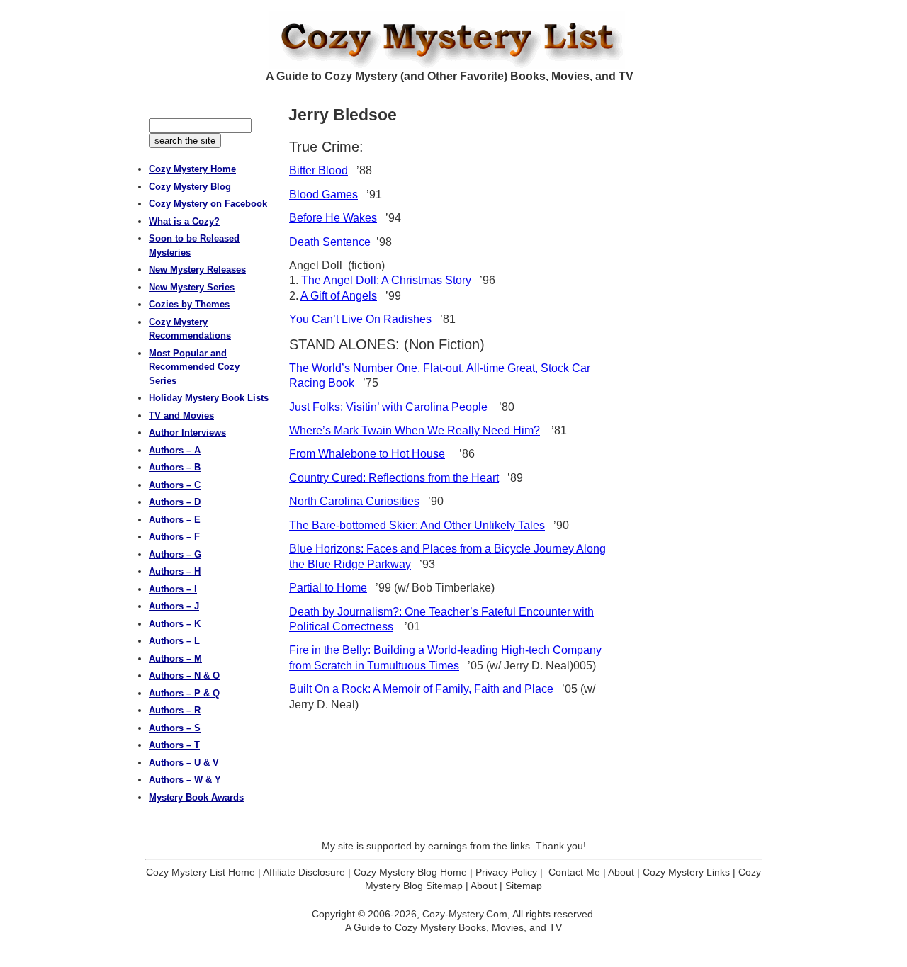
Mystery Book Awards (196, 797)
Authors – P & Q (184, 693)
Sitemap (523, 885)
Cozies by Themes (189, 304)
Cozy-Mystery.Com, (466, 914)
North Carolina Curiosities (354, 501)
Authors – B (175, 467)
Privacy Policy (506, 872)
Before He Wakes (333, 218)
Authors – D (175, 502)
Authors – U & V (184, 762)
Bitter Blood (318, 170)
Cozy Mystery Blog (190, 186)
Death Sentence (330, 242)
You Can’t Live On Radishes (360, 319)
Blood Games (323, 194)
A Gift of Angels (338, 296)
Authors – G (175, 554)
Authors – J (174, 606)
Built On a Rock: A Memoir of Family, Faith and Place (421, 689)
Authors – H (175, 571)
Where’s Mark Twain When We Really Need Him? (414, 430)
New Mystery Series (192, 287)
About (621, 872)
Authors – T (174, 745)
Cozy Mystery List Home (200, 872)
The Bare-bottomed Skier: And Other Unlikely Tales (417, 525)
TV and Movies (181, 415)
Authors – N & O (184, 675)
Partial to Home (328, 588)
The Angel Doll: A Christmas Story (386, 280)
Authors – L (174, 640)
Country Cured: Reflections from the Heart (394, 478)
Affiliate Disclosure (304, 872)
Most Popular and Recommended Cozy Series (194, 367)
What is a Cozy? (184, 221)
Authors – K (175, 623)
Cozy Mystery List (453, 40)
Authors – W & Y (185, 779)
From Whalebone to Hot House (367, 454)
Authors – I (173, 589)
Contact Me (574, 872)
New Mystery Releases (197, 269)
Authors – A (175, 450)
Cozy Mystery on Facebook (208, 203)
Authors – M (175, 658)
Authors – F (174, 536)
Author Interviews (187, 432)
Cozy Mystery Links (686, 872)
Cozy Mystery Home (192, 169)
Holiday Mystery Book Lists (209, 397)
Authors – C (175, 485)
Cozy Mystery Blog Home (410, 872)
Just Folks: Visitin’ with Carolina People (388, 407)
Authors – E (175, 519)
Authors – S (175, 728)
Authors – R (175, 710)
